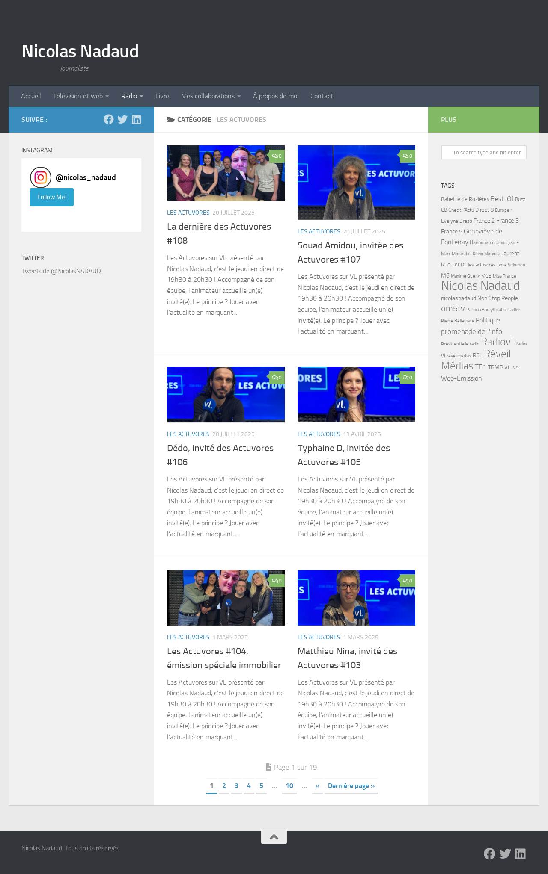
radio (475, 344)
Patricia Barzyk (480, 310)
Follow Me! (52, 197)
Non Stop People (497, 298)
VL (507, 367)
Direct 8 (484, 210)
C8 (444, 210)
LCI (464, 265)
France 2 (484, 220)
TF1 (481, 367)
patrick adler (508, 310)
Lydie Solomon (511, 265)
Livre (162, 96)
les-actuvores (481, 265)
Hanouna (479, 242)
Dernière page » (351, 786)
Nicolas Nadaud (80, 51)
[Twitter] (122, 119)
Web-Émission (461, 378)
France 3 (507, 220)
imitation (498, 242)
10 (289, 786)
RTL (477, 355)
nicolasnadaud (458, 298)
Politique (488, 320)
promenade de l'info (471, 331)
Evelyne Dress (456, 221)
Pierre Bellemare (457, 321)
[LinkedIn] (136, 119)
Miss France (504, 276)
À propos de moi (275, 96)
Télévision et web (78, 96)
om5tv (453, 308)
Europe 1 (504, 210)
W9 (515, 368)
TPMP (495, 367)
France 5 (451, 231)
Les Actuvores (188, 212)
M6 (445, 275)
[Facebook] (109, 119)
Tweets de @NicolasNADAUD (61, 271)
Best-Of (502, 199)
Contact (321, 96)
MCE (486, 276)
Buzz (520, 199)
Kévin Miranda (486, 254)
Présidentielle (454, 344)
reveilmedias (459, 356)
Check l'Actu (461, 210)
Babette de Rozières (465, 199)
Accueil (31, 96)
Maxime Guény (465, 276)
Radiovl (497, 342)
